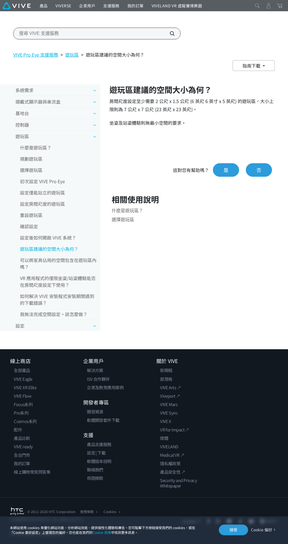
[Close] (257, 5)
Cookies (110, 511)
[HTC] (17, 511)
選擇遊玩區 (31, 170)
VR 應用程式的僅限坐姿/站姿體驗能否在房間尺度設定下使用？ (58, 281)
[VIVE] (17, 5)
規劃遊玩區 (31, 158)
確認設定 (29, 226)
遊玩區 (72, 54)
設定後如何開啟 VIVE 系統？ (48, 237)
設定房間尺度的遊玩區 (42, 203)
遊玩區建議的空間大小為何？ (49, 248)
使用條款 (87, 511)
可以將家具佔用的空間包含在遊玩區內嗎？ (58, 263)
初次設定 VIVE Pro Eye (42, 181)
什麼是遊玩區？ (35, 147)
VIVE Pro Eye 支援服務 (35, 54)
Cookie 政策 (102, 532)
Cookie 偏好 (261, 529)
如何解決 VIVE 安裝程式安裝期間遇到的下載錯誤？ (57, 299)
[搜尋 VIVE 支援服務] (169, 33)
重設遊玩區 (31, 215)
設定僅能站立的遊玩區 (42, 192)
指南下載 (252, 65)
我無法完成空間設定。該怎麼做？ (53, 314)
